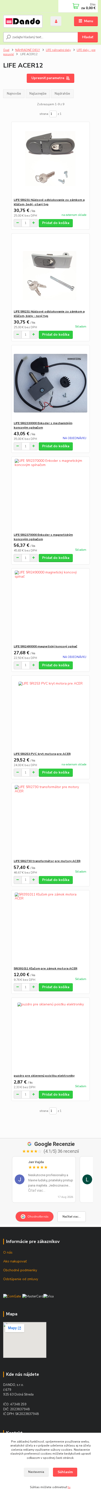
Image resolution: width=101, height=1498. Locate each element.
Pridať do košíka (55, 223)
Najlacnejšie (37, 93)
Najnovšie (14, 93)
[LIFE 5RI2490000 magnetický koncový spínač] (51, 606)
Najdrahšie (62, 93)
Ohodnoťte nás (38, 1217)
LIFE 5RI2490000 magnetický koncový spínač (45, 646)
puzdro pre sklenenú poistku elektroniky (44, 1076)
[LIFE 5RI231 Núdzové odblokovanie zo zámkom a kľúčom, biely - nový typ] (51, 271)
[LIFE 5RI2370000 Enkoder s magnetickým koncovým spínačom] (51, 495)
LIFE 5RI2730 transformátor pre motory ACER (47, 861)
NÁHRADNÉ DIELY (27, 50)
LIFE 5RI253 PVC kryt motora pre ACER (42, 754)
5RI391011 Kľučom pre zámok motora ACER (45, 968)
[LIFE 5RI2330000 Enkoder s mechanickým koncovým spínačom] (51, 383)
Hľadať (87, 37)
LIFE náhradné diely (58, 50)
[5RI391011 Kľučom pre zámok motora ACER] (51, 928)
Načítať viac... (72, 1217)
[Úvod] (23, 21)
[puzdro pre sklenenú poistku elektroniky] (51, 1035)
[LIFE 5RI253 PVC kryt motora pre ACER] (51, 714)
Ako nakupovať (15, 1261)
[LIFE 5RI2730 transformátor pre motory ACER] (51, 821)
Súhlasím (65, 1472)
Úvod (6, 50)
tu (69, 1487)
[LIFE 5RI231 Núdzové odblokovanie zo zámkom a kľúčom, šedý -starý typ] (51, 160)
